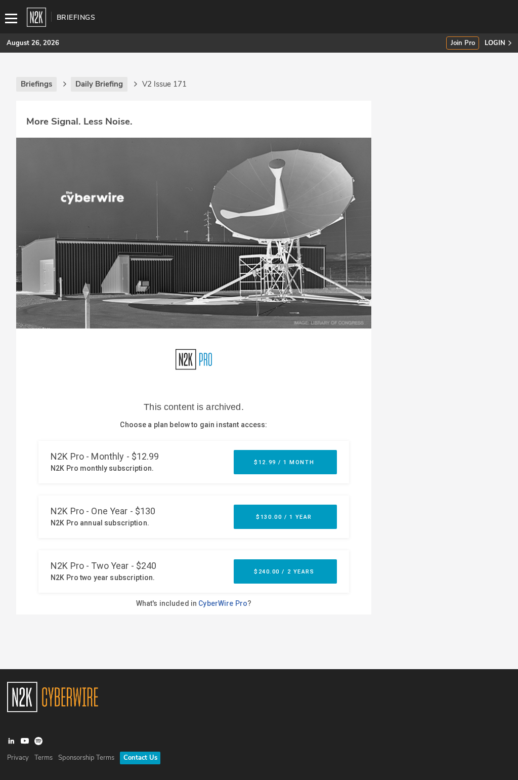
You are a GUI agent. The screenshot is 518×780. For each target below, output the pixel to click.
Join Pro (463, 43)
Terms (43, 757)
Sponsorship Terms (86, 757)
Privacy (18, 757)
